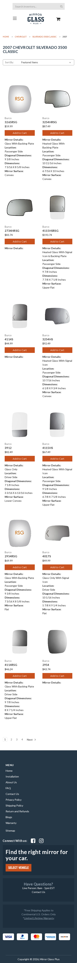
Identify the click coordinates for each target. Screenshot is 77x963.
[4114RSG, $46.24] (19, 641)
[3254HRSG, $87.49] (57, 98)
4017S (46, 556)
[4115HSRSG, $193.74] (57, 207)
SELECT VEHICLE (18, 867)
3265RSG (11, 122)
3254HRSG (49, 122)
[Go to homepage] (15, 18)
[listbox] (47, 62)
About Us (11, 782)
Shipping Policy (14, 805)
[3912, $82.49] (19, 424)
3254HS (47, 339)
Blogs (9, 817)
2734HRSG (12, 230)
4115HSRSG (50, 230)
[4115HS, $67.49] (57, 424)
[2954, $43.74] (57, 641)
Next (30, 739)
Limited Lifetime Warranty (39, 918)
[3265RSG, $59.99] (19, 98)
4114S (9, 339)
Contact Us (12, 793)
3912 (8, 447)
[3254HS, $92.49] (57, 316)
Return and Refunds (17, 811)
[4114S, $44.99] (19, 316)
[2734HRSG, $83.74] (19, 207)
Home (9, 770)
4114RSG (11, 664)
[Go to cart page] (58, 15)
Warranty (11, 822)
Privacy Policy (13, 799)
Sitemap (10, 830)
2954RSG (11, 556)
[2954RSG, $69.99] (19, 533)
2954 (45, 664)
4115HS (47, 447)
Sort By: (9, 62)
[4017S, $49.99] (57, 533)
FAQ (8, 788)
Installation (12, 776)
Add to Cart (20, 132)
